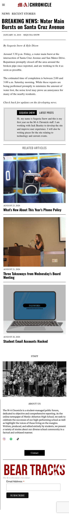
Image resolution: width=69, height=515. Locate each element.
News (6, 13)
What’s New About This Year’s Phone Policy (32, 210)
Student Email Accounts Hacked (25, 341)
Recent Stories (24, 13)
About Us (34, 403)
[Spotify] (11, 439)
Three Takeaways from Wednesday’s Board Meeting (32, 275)
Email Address (15, 481)
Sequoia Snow (31, 34)
